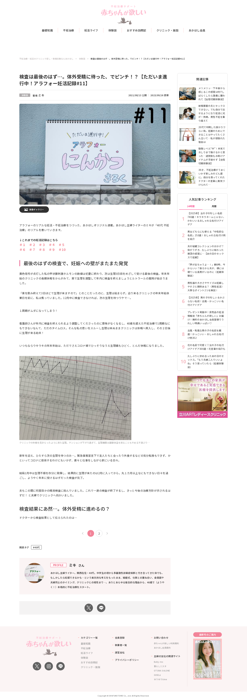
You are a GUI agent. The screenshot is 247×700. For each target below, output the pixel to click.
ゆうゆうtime (160, 679)
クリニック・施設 (167, 30)
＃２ (32, 244)
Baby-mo (158, 661)
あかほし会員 (197, 30)
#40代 (36, 547)
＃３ (42, 244)
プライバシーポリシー (127, 660)
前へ (83, 533)
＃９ (52, 249)
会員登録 (120, 637)
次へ (107, 533)
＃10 (62, 249)
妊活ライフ (91, 30)
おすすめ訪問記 (136, 30)
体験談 (112, 30)
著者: (38, 95)
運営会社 (120, 652)
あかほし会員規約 (162, 647)
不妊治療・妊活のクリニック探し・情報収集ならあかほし (46, 59)
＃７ (32, 249)
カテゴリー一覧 (89, 637)
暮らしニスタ (160, 666)
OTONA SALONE (162, 670)
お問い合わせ (161, 637)
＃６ (22, 249)
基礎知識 (47, 30)
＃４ (52, 244)
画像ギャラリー (36, 209)
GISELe (157, 674)
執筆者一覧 (121, 645)
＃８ (42, 249)
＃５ (61, 244)
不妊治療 (68, 30)
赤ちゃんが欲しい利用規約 (166, 643)
